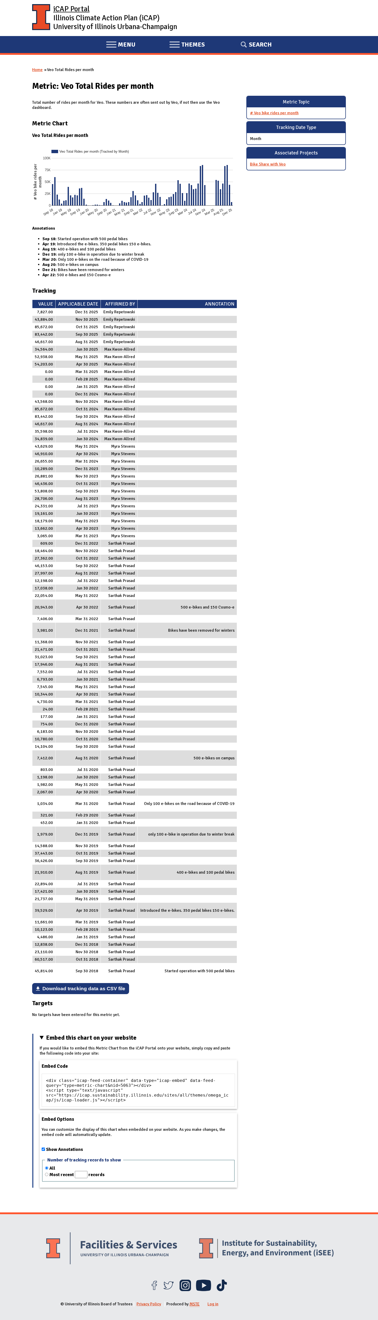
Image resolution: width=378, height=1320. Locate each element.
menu (121, 45)
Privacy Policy (149, 1304)
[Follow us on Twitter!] (168, 1289)
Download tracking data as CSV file (83, 988)
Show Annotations (64, 1149)
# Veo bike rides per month (274, 113)
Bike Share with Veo (268, 164)
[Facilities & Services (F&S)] (111, 1249)
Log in (213, 1304)
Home (37, 69)
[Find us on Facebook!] (154, 1289)
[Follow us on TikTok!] (222, 1289)
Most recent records (77, 1174)
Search (260, 44)
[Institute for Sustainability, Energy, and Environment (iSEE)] (266, 1249)
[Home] (41, 18)
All (52, 1168)
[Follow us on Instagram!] (185, 1289)
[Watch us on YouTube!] (203, 1289)
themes (187, 45)
